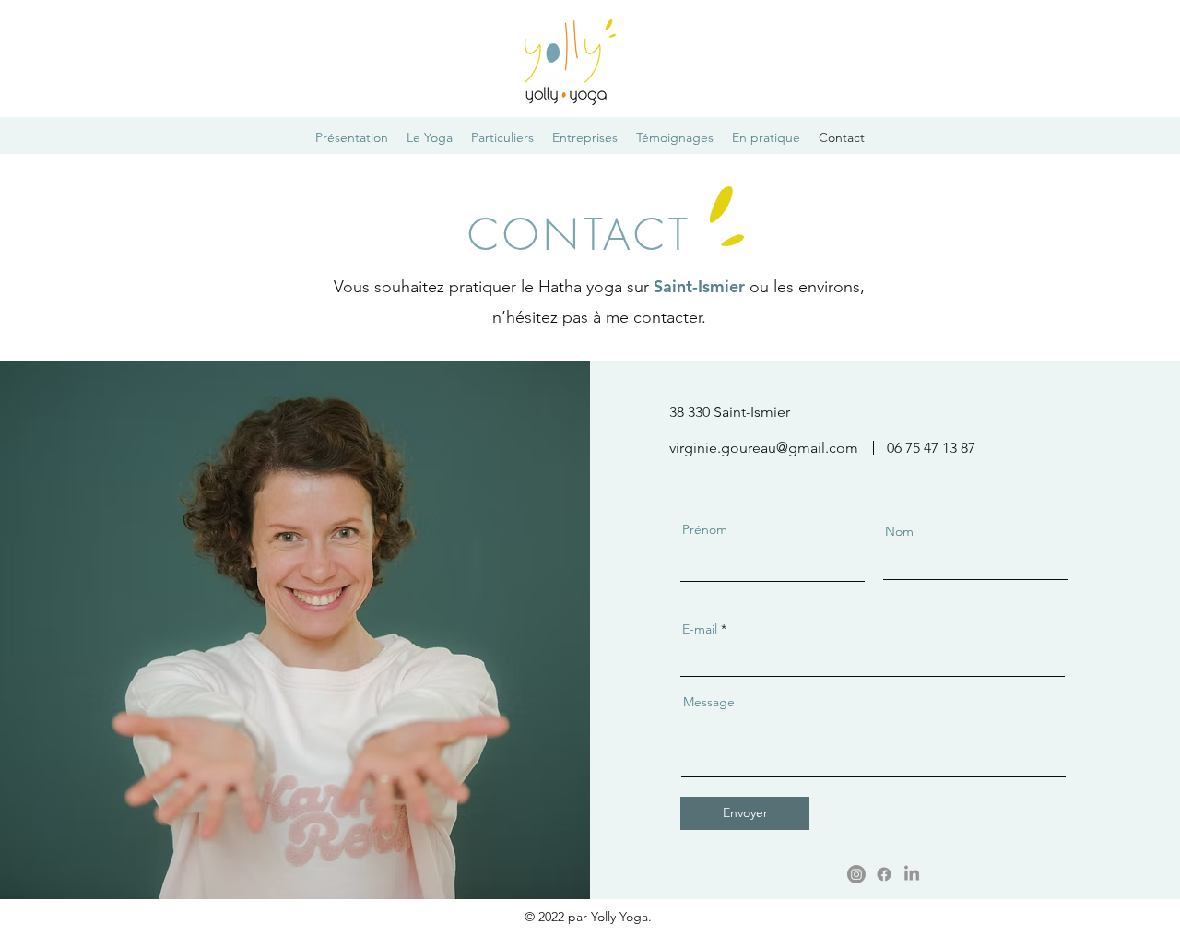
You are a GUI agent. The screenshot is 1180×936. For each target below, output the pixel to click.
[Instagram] (856, 874)
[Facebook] (884, 874)
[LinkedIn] (912, 874)
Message (709, 701)
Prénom (704, 529)
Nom (899, 531)
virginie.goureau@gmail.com (763, 447)
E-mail (699, 628)
